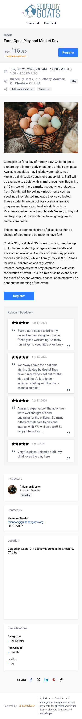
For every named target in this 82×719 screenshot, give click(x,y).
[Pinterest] (54, 680)
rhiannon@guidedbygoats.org (25, 522)
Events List (32, 23)
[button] (68, 52)
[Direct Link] (62, 680)
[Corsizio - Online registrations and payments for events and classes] (27, 705)
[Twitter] (39, 680)
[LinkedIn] (46, 680)
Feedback (50, 23)
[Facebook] (31, 680)
